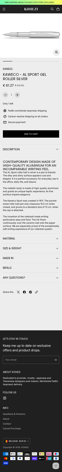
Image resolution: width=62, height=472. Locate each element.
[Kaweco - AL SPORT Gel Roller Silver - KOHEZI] (31, 35)
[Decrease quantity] (5, 95)
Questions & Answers (14, 414)
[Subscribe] (55, 360)
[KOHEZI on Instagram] (4, 398)
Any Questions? (14, 278)
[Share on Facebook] (24, 292)
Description (11, 149)
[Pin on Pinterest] (30, 292)
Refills (7, 268)
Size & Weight (12, 248)
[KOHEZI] (31, 9)
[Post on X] (18, 292)
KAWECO (8, 68)
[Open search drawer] (52, 9)
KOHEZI (25, 447)
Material (9, 238)
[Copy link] (36, 292)
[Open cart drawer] (58, 9)
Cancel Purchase (12, 428)
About (6, 418)
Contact (7, 423)
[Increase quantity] (17, 95)
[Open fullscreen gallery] (56, 52)
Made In (8, 258)
